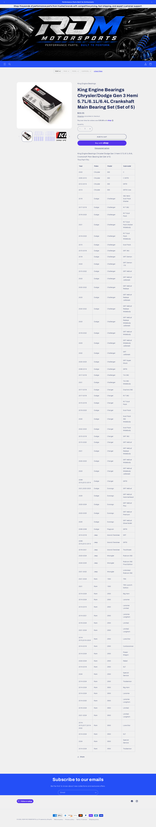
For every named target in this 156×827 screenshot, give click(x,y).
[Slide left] (19, 136)
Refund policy (58, 819)
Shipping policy (94, 819)
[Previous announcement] (4, 2)
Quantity (80, 124)
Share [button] (82, 757)
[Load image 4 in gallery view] (61, 136)
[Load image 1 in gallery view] (27, 136)
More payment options (102, 148)
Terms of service (81, 819)
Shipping (80, 116)
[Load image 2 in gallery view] (38, 136)
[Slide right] (69, 136)
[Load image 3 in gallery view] (50, 136)
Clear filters (98, 71)
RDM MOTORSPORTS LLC (30, 819)
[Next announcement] (151, 2)
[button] (4, 64)
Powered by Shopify (45, 819)
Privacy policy (69, 819)
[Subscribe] (95, 792)
